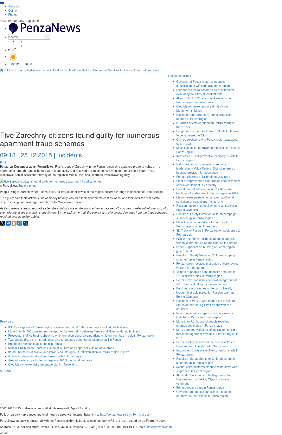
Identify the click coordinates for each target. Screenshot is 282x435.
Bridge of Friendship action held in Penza (35, 344)
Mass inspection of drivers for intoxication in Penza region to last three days (204, 224)
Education (61, 70)
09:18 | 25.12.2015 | (27, 154)
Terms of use (141, 414)
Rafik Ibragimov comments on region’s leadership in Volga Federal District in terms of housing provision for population (206, 168)
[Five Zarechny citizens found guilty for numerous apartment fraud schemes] (50, 181)
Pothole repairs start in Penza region (200, 387)
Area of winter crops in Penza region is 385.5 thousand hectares (50, 360)
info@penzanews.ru (159, 427)
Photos (12, 14)
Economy (20, 70)
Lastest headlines (179, 76)
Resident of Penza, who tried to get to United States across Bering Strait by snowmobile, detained (205, 305)
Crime (137, 70)
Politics (8, 70)
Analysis (13, 6)
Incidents (126, 70)
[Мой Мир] (19, 223)
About (4, 433)
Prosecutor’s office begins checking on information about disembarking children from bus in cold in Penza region (81, 335)
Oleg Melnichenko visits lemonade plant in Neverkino (42, 364)
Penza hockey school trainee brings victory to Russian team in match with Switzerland (205, 344)
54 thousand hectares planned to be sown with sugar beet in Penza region (206, 369)
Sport (155, 70)
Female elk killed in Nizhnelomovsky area (203, 176)
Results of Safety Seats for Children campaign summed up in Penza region (206, 257)
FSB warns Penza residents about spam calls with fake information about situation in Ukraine (206, 241)
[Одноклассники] (14, 223)
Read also (6, 321)
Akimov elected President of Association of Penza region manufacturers (204, 100)
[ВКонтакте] (8, 223)
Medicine (75, 70)
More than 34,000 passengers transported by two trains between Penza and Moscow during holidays (74, 331)
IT (53, 70)
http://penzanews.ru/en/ (115, 414)
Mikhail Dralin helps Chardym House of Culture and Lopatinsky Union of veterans (61, 348)
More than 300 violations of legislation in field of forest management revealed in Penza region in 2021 (207, 333)
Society (46, 70)
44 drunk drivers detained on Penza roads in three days (44, 356)
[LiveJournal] (25, 223)
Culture (146, 70)
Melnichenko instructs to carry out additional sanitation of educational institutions (205, 199)
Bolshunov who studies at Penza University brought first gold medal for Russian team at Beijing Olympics (205, 292)
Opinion (13, 10)
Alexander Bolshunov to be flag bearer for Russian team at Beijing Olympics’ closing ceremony (203, 379)
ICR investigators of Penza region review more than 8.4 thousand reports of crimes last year (68, 327)
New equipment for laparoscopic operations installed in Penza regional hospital (204, 315)
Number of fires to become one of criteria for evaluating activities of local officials (205, 92)
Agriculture (34, 70)
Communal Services (106, 70)
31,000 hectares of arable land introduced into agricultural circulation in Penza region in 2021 (69, 352)
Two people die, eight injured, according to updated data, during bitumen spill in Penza (64, 339)
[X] (2, 223)
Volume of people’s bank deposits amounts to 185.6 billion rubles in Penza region (206, 274)
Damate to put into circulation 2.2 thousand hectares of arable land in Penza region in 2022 (207, 191)
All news (5, 370)
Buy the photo (27, 185)
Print (3, 162)
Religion (87, 70)
